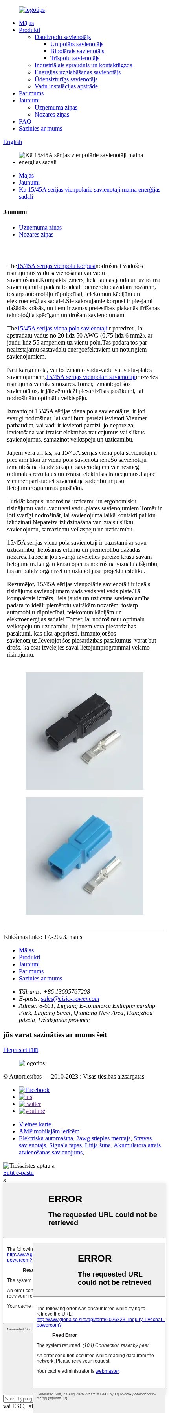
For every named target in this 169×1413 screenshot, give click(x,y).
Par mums (31, 93)
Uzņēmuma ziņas (56, 107)
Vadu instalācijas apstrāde (66, 86)
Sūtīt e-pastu (18, 1172)
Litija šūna (98, 1145)
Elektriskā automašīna (46, 1138)
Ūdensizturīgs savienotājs (66, 79)
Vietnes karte (35, 1124)
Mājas (26, 23)
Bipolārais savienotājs (77, 51)
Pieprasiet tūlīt (20, 1050)
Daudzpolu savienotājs (63, 37)
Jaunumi (29, 100)
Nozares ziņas (52, 114)
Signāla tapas (65, 1145)
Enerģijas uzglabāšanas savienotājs (78, 72)
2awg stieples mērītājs (103, 1138)
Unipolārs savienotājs (76, 44)
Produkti (29, 30)
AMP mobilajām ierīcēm (49, 1131)
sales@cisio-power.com (70, 998)
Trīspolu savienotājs (74, 58)
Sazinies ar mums (40, 128)
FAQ (25, 121)
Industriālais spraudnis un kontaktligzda (83, 65)
